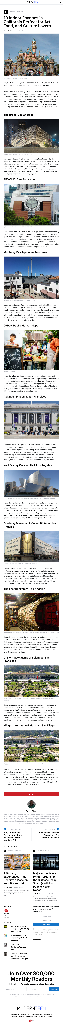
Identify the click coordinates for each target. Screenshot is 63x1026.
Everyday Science (18, 1016)
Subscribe (46, 924)
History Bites (48, 1014)
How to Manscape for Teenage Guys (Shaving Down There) (20, 928)
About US (42, 1016)
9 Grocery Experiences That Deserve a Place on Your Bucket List (16, 878)
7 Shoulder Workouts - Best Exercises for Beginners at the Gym (19, 956)
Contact (49, 1016)
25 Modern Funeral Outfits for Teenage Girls (18, 947)
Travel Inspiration (36, 1014)
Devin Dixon (9, 30)
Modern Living (14, 1014)
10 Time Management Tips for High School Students (19, 937)
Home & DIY (25, 1014)
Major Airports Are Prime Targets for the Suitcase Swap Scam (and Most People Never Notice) (45, 882)
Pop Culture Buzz (31, 1016)
